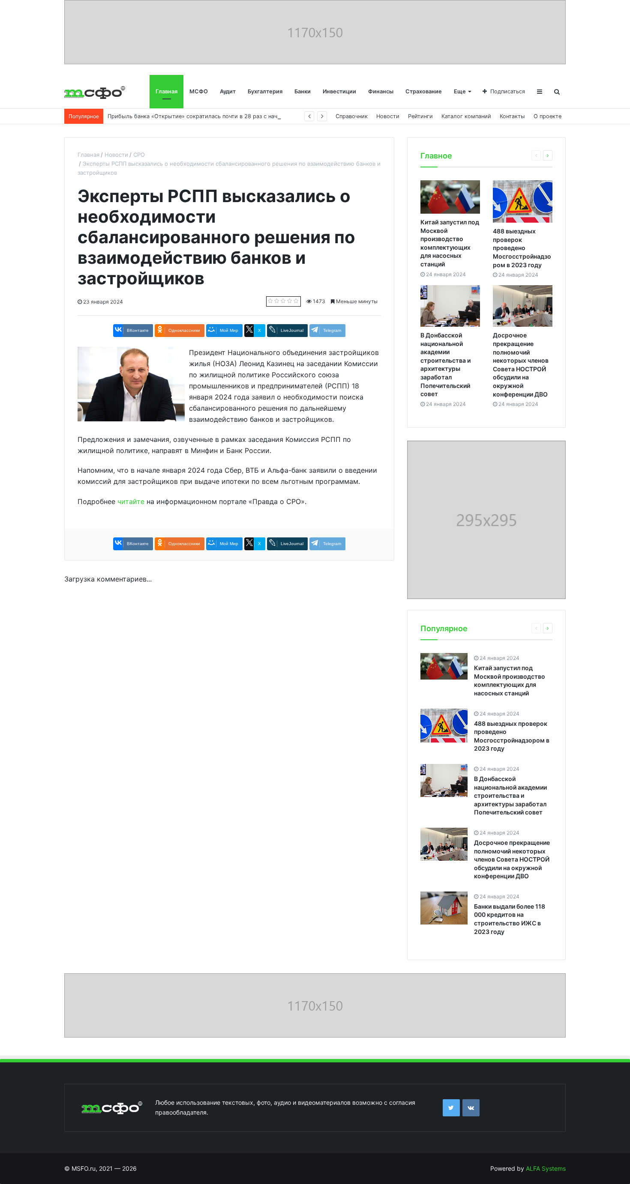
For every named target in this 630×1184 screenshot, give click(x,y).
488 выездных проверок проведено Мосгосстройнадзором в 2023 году (522, 247)
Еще (460, 91)
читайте (130, 501)
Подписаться (507, 91)
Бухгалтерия (265, 91)
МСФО (198, 91)
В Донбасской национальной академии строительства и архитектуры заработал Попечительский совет (510, 795)
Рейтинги (420, 116)
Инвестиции (339, 91)
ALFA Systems (546, 1168)
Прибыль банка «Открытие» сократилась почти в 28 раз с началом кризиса (211, 116)
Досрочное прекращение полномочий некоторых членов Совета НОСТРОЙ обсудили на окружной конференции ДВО (512, 859)
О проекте (547, 116)
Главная (166, 91)
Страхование (423, 91)
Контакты (512, 116)
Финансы (380, 91)
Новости (387, 116)
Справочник (352, 116)
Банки (302, 91)
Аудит (228, 91)
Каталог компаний (466, 116)
